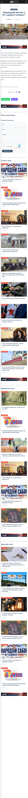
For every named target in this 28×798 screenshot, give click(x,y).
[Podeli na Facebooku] (16, 92)
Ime (3, 123)
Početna (11, 6)
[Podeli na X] (19, 92)
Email (3, 129)
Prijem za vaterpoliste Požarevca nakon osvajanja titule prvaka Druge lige (13, 275)
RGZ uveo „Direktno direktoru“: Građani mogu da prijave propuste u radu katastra (13, 565)
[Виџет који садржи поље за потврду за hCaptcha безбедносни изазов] (12, 146)
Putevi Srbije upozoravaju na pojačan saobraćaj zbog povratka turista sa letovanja (13, 590)
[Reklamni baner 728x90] (14, 47)
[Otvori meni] (2, 2)
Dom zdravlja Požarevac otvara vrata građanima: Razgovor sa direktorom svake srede (13, 368)
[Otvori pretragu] (26, 2)
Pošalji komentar (7, 151)
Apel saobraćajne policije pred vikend (13, 298)
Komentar (4, 134)
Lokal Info (16, 6)
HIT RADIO (8, 19)
